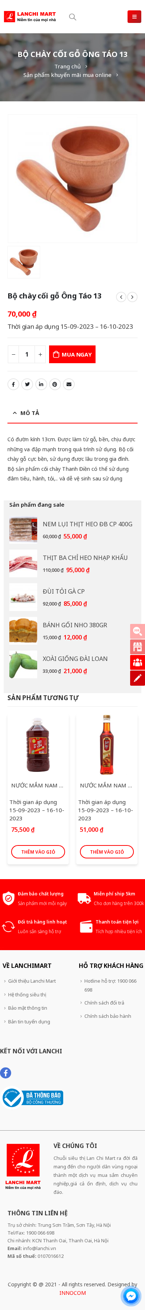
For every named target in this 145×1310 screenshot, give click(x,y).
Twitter (27, 384)
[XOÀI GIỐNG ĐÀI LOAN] (23, 664)
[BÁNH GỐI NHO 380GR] (23, 631)
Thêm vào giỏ (38, 852)
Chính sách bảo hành (107, 1016)
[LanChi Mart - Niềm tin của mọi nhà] (30, 16)
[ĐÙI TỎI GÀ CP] (23, 597)
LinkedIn (41, 384)
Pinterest (55, 384)
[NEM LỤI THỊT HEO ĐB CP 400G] (23, 530)
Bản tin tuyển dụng (29, 1021)
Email (69, 384)
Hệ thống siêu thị (27, 994)
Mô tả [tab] (29, 412)
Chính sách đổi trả (104, 1002)
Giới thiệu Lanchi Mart (32, 981)
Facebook (13, 384)
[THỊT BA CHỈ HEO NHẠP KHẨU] (23, 563)
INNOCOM (72, 1292)
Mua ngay (76, 354)
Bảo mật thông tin (27, 1008)
